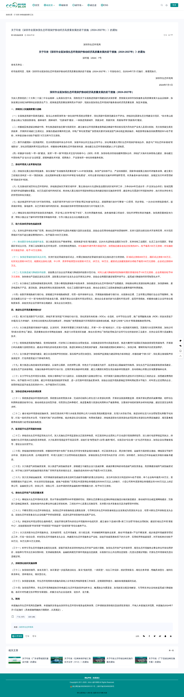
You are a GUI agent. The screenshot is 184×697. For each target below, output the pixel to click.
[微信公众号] (180, 345)
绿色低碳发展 (25, 14)
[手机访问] (180, 350)
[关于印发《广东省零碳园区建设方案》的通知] (14, 660)
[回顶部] (180, 356)
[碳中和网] (18, 5)
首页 (37, 5)
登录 (174, 5)
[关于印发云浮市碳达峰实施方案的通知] (99, 660)
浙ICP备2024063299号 (105, 686)
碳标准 (64, 5)
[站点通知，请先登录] (167, 5)
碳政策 (49, 5)
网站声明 (88, 678)
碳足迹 (93, 5)
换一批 (171, 650)
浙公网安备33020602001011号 (83, 686)
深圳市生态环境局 (26, 627)
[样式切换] (180, 340)
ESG (105, 5)
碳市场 (78, 5)
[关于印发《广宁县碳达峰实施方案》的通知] (141, 660)
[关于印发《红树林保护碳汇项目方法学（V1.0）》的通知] (57, 660)
